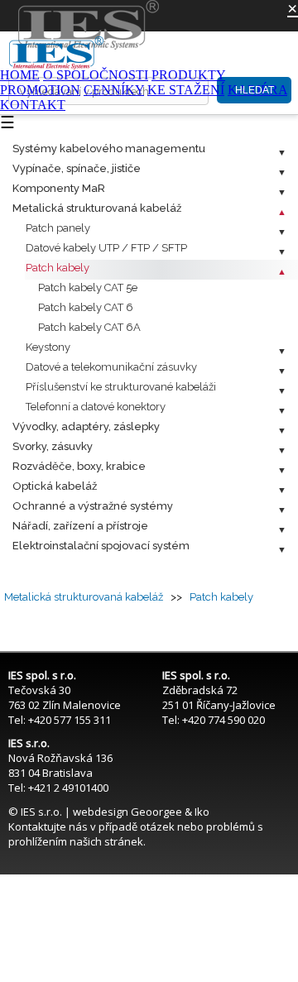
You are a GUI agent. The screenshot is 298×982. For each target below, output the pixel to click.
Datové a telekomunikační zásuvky (111, 367)
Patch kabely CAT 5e (87, 287)
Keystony (48, 347)
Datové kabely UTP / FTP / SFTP (106, 248)
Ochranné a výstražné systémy (92, 506)
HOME (20, 75)
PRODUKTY (188, 75)
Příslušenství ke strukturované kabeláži (121, 387)
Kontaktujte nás (48, 826)
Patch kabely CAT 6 (85, 307)
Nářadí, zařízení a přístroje (80, 526)
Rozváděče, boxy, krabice (79, 466)
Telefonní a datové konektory (96, 406)
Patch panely (58, 228)
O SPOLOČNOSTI (95, 75)
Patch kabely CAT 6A (89, 327)
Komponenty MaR (58, 188)
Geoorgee (156, 811)
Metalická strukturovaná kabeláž (96, 208)
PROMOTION (40, 90)
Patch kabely (57, 267)
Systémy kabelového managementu (108, 148)
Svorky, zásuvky (52, 446)
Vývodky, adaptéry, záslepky (86, 426)
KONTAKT (32, 105)
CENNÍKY (114, 90)
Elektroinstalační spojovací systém (101, 545)
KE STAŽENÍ (185, 90)
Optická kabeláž (54, 486)
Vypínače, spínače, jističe (76, 168)
